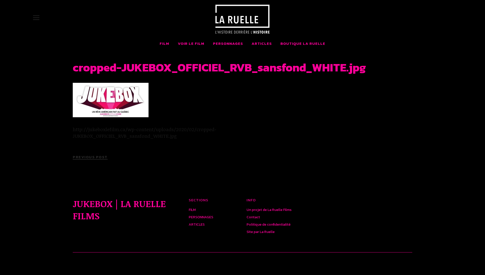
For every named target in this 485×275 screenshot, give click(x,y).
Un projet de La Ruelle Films (269, 209)
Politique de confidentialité (268, 224)
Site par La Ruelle (261, 231)
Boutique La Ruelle (302, 43)
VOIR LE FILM (191, 43)
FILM (164, 43)
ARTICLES (262, 43)
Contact (253, 217)
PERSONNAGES (228, 43)
